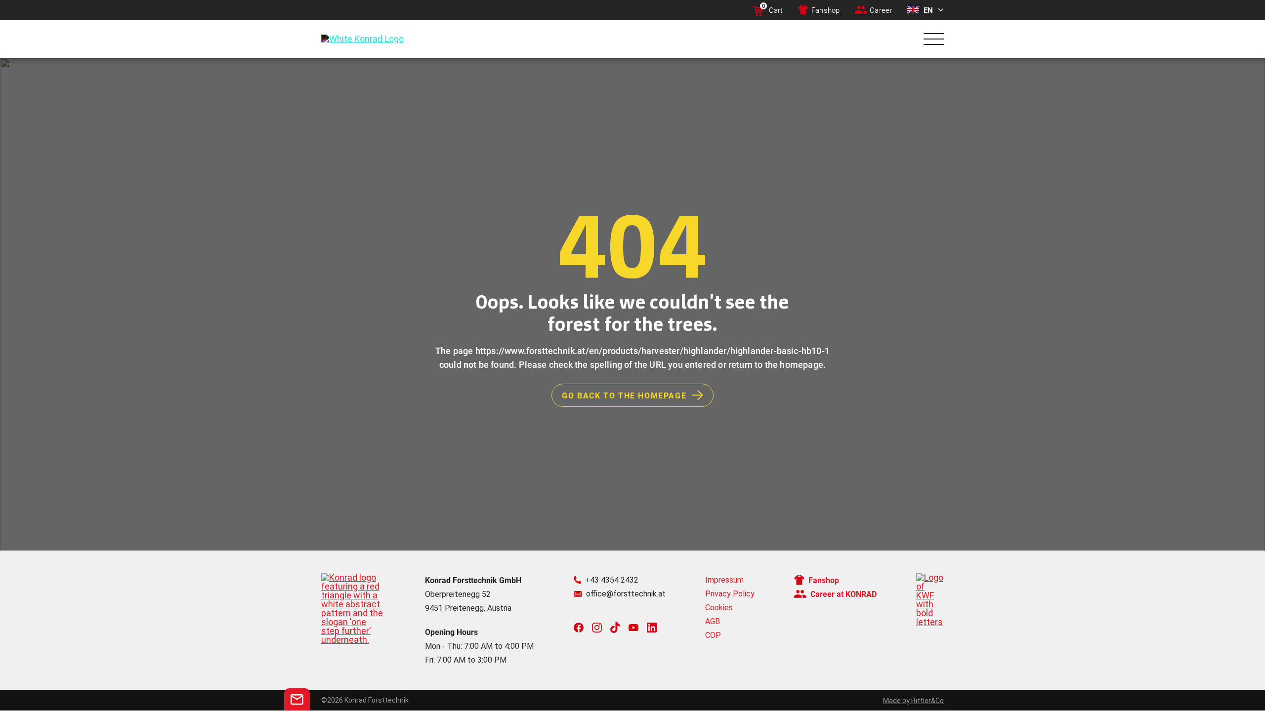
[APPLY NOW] (297, 699)
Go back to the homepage (624, 395)
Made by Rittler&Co (913, 701)
